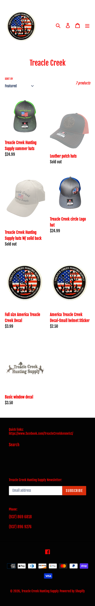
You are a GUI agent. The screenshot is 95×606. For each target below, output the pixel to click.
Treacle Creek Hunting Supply (40, 591)
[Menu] (87, 25)
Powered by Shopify (72, 591)
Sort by (9, 78)
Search (14, 444)
